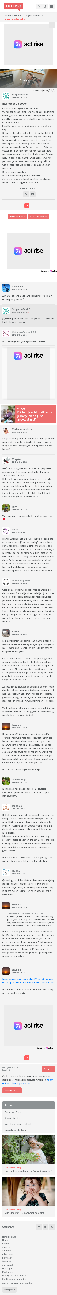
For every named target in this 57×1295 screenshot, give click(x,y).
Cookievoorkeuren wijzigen (15, 1278)
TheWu (16, 871)
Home (8, 15)
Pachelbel (17, 286)
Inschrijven (8, 1290)
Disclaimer (7, 1271)
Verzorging (21, 408)
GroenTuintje (19, 779)
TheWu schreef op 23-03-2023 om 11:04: (25, 913)
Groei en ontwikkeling (13, 1168)
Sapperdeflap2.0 (21, 94)
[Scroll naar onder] (52, 25)
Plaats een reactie (17, 216)
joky (14, 506)
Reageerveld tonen (12, 1090)
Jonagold (17, 805)
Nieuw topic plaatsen (15, 1129)
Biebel (15, 631)
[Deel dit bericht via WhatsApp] (26, 194)
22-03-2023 (16, 97)
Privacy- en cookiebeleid (14, 1275)
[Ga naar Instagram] (52, 1227)
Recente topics (12, 1118)
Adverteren (7, 1254)
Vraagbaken (8, 1247)
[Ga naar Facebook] (39, 1227)
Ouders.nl (8, 1226)
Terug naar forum (13, 1112)
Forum (17, 15)
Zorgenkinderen (32, 15)
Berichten (7, 1257)
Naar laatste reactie (38, 216)
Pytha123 (16, 529)
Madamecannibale (22, 429)
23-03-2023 (16, 532)
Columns (6, 1250)
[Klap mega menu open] (52, 6)
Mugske (16, 459)
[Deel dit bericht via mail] (33, 194)
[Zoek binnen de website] (39, 6)
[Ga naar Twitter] (45, 1227)
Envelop (16, 725)
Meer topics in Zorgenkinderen (20, 1123)
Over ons (6, 1261)
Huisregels (7, 1268)
